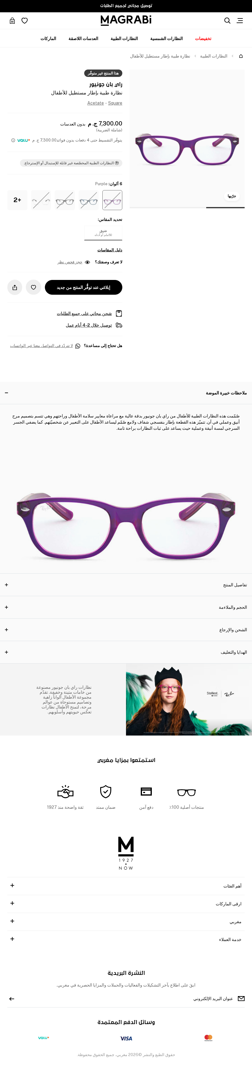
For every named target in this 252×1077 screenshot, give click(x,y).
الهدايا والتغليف (234, 652)
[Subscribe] (11, 998)
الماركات (48, 38)
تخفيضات (203, 38)
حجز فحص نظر (69, 262)
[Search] (227, 21)
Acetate (95, 103)
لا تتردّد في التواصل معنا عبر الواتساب (41, 346)
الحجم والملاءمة (233, 607)
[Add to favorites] (33, 287)
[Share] (14, 287)
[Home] (241, 56)
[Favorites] (25, 21)
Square (115, 103)
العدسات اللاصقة (83, 38)
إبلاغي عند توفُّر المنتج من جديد (83, 287)
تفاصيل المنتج (235, 584)
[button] (112, 200)
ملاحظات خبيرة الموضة (226, 392)
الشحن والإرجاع (233, 629)
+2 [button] (17, 200)
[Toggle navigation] (240, 20)
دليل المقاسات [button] (109, 250)
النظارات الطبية (124, 38)
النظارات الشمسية (166, 38)
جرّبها (232, 196)
